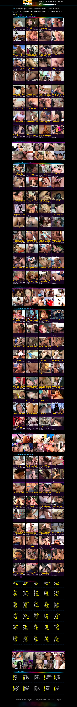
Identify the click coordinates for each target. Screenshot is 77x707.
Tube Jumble (16, 685)
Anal (13, 590)
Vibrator (55, 629)
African (14, 585)
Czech (24, 605)
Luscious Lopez (18, 11)
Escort (24, 625)
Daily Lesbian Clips (37, 689)
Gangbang (35, 591)
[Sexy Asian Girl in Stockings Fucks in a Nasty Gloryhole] (19, 518)
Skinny (55, 584)
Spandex (55, 591)
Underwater (56, 625)
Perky (45, 614)
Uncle (55, 624)
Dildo (24, 613)
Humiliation (35, 614)
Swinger (55, 606)
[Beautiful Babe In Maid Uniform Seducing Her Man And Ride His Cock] (45, 239)
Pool (44, 619)
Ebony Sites (36, 676)
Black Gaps (25, 687)
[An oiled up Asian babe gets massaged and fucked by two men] (32, 545)
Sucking (55, 603)
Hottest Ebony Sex (37, 678)
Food (34, 582)
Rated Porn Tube (26, 679)
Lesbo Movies (47, 689)
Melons (45, 584)
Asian (14, 594)
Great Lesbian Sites (47, 680)
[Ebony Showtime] (57, 80)
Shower (55, 582)
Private (45, 625)
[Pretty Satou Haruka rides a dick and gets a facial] (19, 133)
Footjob (35, 583)
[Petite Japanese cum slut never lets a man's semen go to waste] (32, 531)
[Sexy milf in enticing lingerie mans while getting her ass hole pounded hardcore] (45, 545)
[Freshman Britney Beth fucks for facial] (19, 226)
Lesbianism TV (47, 685)
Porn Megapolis (57, 678)
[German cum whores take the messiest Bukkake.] (45, 318)
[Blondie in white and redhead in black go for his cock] (45, 478)
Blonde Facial (25, 8)
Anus (13, 592)
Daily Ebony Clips (26, 688)
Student (55, 602)
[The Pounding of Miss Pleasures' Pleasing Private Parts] (32, 332)
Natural (45, 594)
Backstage (14, 601)
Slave (55, 585)
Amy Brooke (34, 11)
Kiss (34, 628)
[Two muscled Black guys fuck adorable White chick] (32, 199)
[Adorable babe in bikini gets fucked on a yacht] (32, 120)
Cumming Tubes (36, 687)
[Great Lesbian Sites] (57, 318)
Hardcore (35, 606)
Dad (23, 606)
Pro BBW (56, 679)
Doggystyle (24, 616)
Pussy (45, 630)
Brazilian (14, 628)
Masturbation (46, 582)
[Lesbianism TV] (57, 279)
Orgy (44, 605)
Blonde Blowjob (23, 9)
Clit (23, 584)
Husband (35, 615)
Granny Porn (46, 679)
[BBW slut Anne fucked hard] (32, 186)
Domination (25, 618)
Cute (24, 604)
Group (34, 602)
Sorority (55, 590)
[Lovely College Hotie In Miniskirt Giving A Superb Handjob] (32, 40)
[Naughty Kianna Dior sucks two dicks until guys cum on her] (19, 318)
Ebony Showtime (36, 675)
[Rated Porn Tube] (57, 372)
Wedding (55, 636)
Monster (45, 591)
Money (45, 590)
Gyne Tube (25, 675)
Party (44, 612)
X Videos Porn (57, 688)
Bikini (14, 615)
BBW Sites (35, 686)
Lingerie (35, 640)
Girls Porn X (57, 686)
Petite (45, 615)
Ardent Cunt (15, 675)
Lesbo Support (47, 690)
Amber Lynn (55, 11)
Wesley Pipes (24, 11)
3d (13, 582)
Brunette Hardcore (16, 9)
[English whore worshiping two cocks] (32, 425)
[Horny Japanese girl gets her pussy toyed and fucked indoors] (57, 239)
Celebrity (14, 642)
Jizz (34, 626)
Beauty (14, 607)
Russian (45, 638)
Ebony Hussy (36, 674)
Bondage (14, 625)
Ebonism (25, 690)
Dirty (24, 614)
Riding (45, 636)
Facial (24, 630)
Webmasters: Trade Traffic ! (39, 698)
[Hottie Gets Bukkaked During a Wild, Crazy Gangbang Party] (19, 412)
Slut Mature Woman (58, 680)
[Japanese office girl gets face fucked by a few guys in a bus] (45, 571)
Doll (23, 617)
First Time (24, 640)
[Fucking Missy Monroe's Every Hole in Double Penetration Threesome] (19, 199)
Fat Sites (35, 691)
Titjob (55, 616)
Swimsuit (55, 605)
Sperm (55, 593)
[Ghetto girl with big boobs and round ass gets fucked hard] (45, 372)
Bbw (13, 604)
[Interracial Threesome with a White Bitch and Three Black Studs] (32, 464)
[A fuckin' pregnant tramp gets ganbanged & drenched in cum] (32, 558)
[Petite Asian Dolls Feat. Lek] (19, 399)
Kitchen (35, 629)
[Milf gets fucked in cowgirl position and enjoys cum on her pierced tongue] (45, 53)
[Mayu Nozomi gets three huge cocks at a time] (45, 226)
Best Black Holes (26, 686)
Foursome (35, 585)
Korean (35, 630)
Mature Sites (57, 676)
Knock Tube (26, 676)
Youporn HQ (15, 690)
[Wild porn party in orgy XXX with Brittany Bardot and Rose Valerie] (19, 345)
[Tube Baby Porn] (57, 464)
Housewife (35, 612)
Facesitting (24, 629)
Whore (55, 638)
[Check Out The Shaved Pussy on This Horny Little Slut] (32, 67)
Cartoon (14, 638)
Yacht (55, 642)
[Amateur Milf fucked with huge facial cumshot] (19, 279)
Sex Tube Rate (26, 680)
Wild (54, 640)
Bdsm (14, 605)
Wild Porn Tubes (16, 688)
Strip (55, 601)
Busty (14, 636)
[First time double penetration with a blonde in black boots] (19, 40)
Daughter (24, 608)
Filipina (24, 638)
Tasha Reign (39, 11)
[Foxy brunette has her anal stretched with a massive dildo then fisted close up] (32, 412)
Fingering (24, 639)
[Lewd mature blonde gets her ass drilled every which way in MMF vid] (45, 120)
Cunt (24, 603)
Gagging (35, 590)
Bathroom (14, 603)
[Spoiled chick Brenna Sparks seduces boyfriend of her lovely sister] (19, 107)
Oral (44, 603)
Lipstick (35, 641)
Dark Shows (26, 689)
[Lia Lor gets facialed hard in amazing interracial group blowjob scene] (32, 266)
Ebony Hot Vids (36, 673)
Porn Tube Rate (26, 677)
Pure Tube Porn (26, 678)
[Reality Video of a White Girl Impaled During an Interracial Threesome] (45, 80)
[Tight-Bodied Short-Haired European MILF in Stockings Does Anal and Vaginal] (45, 345)
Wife (54, 639)
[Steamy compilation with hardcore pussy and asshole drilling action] (19, 372)
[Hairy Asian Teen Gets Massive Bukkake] (32, 571)
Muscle (45, 593)
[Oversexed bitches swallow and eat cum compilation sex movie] (32, 385)
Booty (14, 627)
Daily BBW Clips (36, 688)
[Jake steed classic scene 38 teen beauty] (19, 491)
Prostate (45, 626)
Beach (14, 606)
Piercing (45, 616)
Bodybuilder (14, 624)
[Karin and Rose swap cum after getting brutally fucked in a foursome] (45, 186)
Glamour (35, 596)
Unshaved (55, 627)
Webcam (55, 635)
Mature (45, 583)
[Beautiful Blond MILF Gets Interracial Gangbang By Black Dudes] (32, 107)
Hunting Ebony (36, 679)
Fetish (24, 637)
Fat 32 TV (35, 690)
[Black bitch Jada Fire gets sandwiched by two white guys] (45, 412)
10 (29, 14)
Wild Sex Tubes (16, 689)
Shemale (45, 646)
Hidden (35, 608)
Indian (34, 616)
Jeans (34, 624)
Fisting (24, 642)
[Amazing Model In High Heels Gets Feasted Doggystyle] (19, 80)
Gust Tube (25, 674)
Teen (55, 612)
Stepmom (55, 596)
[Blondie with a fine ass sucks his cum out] (32, 253)
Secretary (45, 641)
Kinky (34, 627)
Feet (24, 635)
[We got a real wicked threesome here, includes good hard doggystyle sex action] (45, 385)
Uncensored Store (16, 686)
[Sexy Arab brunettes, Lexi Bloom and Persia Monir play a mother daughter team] (19, 332)
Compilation (25, 593)
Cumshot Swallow (19, 8)
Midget (45, 585)
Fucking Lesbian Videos (48, 673)
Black (14, 618)
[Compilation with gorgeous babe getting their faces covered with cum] (32, 93)
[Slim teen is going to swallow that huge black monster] (19, 253)
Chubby (24, 582)
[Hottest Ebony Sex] (57, 518)
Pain (44, 608)
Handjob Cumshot (56, 8)
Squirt (55, 595)
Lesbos (46, 691)
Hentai (34, 607)
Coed (24, 590)
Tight (55, 615)
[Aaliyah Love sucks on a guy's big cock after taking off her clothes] (32, 279)
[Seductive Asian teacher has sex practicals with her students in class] (57, 120)
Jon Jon (29, 11)
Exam (24, 626)
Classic (24, 583)
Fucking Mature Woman (48, 676)
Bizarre (14, 617)
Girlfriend (35, 595)
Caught (14, 641)
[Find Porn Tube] (57, 345)
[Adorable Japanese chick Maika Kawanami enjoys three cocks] (19, 239)
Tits (54, 617)
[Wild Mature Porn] (57, 399)
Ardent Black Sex (26, 685)
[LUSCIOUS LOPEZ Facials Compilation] (19, 558)
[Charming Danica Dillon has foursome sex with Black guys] (45, 199)
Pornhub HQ (15, 680)
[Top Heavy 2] (19, 545)
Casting (14, 640)
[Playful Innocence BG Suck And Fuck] (19, 120)
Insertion (35, 618)
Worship (55, 641)
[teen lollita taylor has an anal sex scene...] (45, 266)
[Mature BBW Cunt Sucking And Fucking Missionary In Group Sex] (19, 67)
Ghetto (34, 594)
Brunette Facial (31, 8)
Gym (34, 603)
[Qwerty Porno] (57, 199)
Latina (34, 635)
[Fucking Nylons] (57, 253)
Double (24, 619)
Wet (54, 637)
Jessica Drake (16, 12)
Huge (34, 613)
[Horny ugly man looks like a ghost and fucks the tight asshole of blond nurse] (32, 318)
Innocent (35, 617)
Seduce (45, 642)
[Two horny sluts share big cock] (32, 213)
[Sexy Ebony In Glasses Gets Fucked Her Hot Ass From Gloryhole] (45, 107)
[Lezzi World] (57, 133)
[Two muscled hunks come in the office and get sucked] (45, 279)
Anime (14, 591)
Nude (44, 596)
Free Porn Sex (57, 689)
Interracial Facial (29, 9)
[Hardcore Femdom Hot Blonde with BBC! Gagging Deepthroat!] (19, 385)
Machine (35, 642)
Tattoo (55, 608)
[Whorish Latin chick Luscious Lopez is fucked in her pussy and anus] (57, 67)
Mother (45, 592)
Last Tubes (15, 679)
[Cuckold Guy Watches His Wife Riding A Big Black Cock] (19, 93)
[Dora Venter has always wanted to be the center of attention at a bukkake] (57, 40)
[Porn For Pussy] (57, 571)
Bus (13, 635)
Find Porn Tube (57, 690)
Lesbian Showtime (47, 686)
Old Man (45, 602)
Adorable (14, 584)
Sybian (55, 607)
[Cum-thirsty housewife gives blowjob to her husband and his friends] (57, 213)
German (35, 593)
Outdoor (45, 607)
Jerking (35, 625)
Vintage (55, 630)
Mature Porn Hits (57, 674)
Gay (34, 592)
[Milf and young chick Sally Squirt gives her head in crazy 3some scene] (45, 93)
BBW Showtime (36, 685)
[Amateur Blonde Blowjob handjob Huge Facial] (57, 412)
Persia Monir (44, 11)
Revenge (45, 635)
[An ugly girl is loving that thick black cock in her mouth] (57, 93)
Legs (34, 637)
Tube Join (15, 674)
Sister (55, 583)
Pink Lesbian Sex (57, 677)
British (14, 630)
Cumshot (24, 602)
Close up (24, 585)
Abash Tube (15, 691)
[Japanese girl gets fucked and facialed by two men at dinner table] (32, 399)
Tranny (55, 619)
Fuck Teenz (46, 678)
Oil (44, 601)
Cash (13, 639)
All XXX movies (16, 673)
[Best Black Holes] (57, 107)
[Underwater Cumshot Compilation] (32, 518)
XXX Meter (56, 685)
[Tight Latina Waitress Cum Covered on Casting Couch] (57, 332)
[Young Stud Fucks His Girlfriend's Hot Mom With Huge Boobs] (57, 186)
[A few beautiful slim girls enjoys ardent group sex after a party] (45, 253)
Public (45, 628)
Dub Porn (15, 677)
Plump (45, 618)
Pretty (45, 624)
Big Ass (14, 608)
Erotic (24, 624)
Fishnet (24, 641)
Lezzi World (56, 673)
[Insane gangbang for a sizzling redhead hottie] (19, 186)
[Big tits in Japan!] (45, 425)
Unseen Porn (16, 687)
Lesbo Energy (47, 688)
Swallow (55, 604)
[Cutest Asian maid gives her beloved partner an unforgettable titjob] (45, 558)
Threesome (55, 614)
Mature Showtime (57, 675)
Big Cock (14, 612)
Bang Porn (15, 676)
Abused (14, 583)
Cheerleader (15, 646)
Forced (35, 584)
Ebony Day (25, 691)
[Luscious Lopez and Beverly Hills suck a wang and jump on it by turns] (57, 558)
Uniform (55, 626)
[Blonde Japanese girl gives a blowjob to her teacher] (57, 385)
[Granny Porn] (57, 425)
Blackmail (14, 619)
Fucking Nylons (47, 677)
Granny (35, 601)
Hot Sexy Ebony (36, 677)
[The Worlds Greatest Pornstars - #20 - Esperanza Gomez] (19, 531)
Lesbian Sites (47, 687)
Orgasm (45, 604)
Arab (13, 593)
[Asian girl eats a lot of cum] (45, 213)
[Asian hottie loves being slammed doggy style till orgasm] (45, 531)
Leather (35, 636)
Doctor (24, 615)
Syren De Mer (50, 11)
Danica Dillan (60, 11)
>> (31, 14)
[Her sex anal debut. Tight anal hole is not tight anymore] (45, 67)
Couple (24, 596)
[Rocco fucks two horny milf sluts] (57, 531)
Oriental (45, 606)
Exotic (24, 627)
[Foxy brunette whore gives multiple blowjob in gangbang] (19, 571)
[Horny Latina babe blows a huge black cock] (57, 478)
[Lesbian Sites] (57, 491)
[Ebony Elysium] (57, 53)
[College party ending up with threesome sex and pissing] (32, 133)
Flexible (24, 646)
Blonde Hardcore (43, 8)
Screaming (45, 640)
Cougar (24, 595)
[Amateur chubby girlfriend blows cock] (32, 345)
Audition (14, 596)
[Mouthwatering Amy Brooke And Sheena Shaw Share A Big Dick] (32, 239)
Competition (25, 592)
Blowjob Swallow (37, 8)
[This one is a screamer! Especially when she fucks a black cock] (32, 226)
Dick (24, 612)
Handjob (35, 605)
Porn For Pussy (57, 687)
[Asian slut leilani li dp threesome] (45, 40)
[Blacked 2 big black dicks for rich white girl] (19, 464)
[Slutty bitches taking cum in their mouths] (32, 478)
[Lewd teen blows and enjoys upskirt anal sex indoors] (32, 80)
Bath (13, 602)
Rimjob (45, 637)
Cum (24, 601)
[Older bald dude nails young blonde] (45, 491)
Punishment (45, 629)
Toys (55, 618)
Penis (45, 613)
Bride (13, 629)
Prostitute (45, 627)
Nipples (45, 595)
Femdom (24, 636)
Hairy (34, 604)
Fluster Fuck (15, 678)
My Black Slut (36, 680)
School (45, 639)
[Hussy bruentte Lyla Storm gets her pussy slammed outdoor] (19, 53)
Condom (24, 594)
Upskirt (55, 628)
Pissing (45, 617)
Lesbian (35, 638)
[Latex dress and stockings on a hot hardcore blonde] (19, 425)
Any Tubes (25, 673)
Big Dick (14, 613)
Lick (34, 639)
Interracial (35, 619)
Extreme (24, 628)
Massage (35, 646)
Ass (13, 595)
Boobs (14, 626)
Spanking (55, 592)
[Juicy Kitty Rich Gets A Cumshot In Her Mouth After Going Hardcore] (45, 399)
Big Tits (14, 614)
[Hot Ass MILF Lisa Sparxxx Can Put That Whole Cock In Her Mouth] (45, 518)
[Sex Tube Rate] (57, 545)
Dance (24, 607)
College (24, 591)
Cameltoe (14, 637)
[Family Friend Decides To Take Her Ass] (32, 372)
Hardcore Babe (50, 8)
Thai (54, 613)
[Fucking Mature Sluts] (57, 226)
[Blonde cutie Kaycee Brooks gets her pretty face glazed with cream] (32, 491)
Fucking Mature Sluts (48, 674)
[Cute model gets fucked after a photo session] (19, 266)
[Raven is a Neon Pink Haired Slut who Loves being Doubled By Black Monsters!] (45, 332)
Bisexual (14, 616)
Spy (54, 594)
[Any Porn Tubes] (23, 7)
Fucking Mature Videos (48, 675)
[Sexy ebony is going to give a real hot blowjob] (19, 478)
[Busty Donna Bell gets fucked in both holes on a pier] (57, 266)
